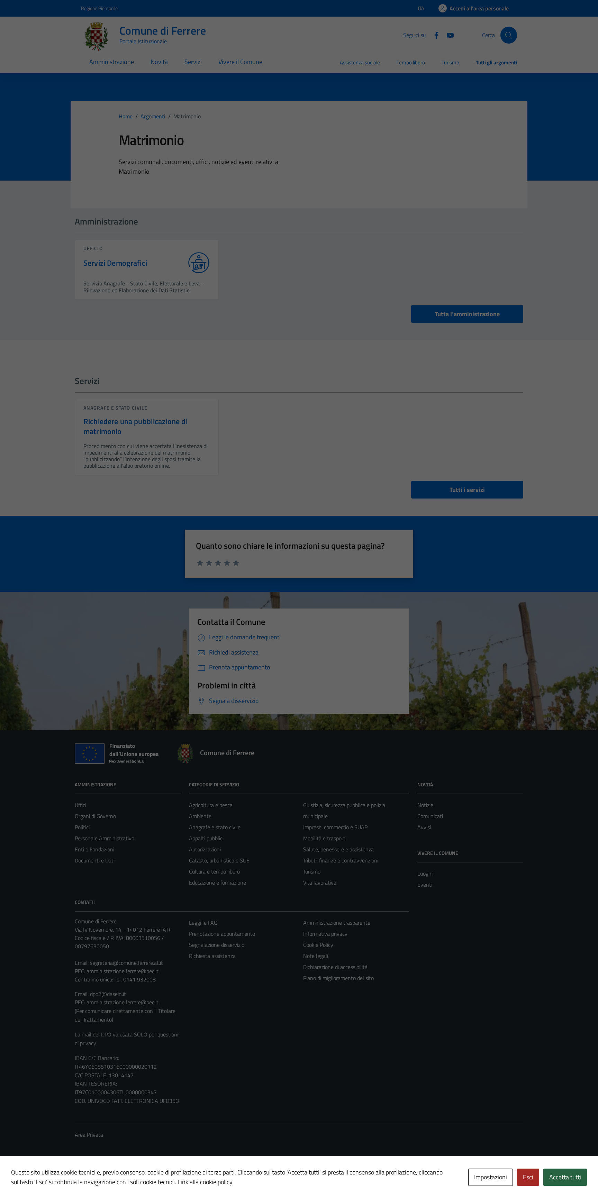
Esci (528, 1177)
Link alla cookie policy (205, 1182)
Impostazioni (490, 1177)
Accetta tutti (565, 1177)
